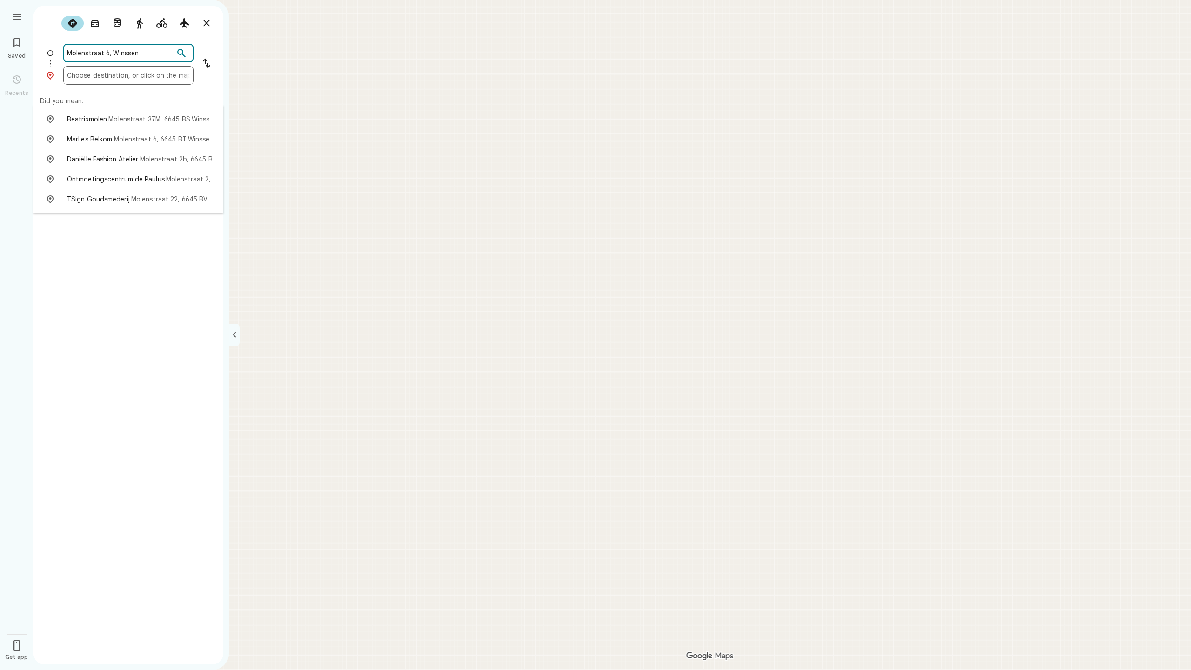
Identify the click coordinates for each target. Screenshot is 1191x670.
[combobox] (120, 53)
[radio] (72, 23)
